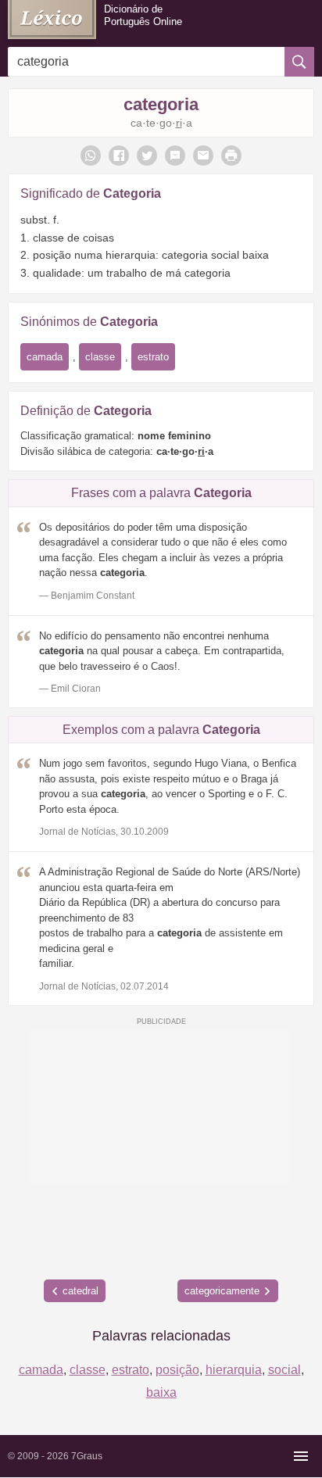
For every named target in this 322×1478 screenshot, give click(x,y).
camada (45, 357)
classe (100, 357)
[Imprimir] (231, 155)
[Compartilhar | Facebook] (119, 155)
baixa (161, 1392)
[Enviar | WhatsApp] (90, 155)
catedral (80, 1291)
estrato (153, 357)
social (284, 1369)
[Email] (203, 155)
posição (177, 1369)
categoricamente (221, 1291)
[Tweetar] (147, 155)
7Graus (86, 1456)
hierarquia (234, 1369)
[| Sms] (175, 155)
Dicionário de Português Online (143, 15)
